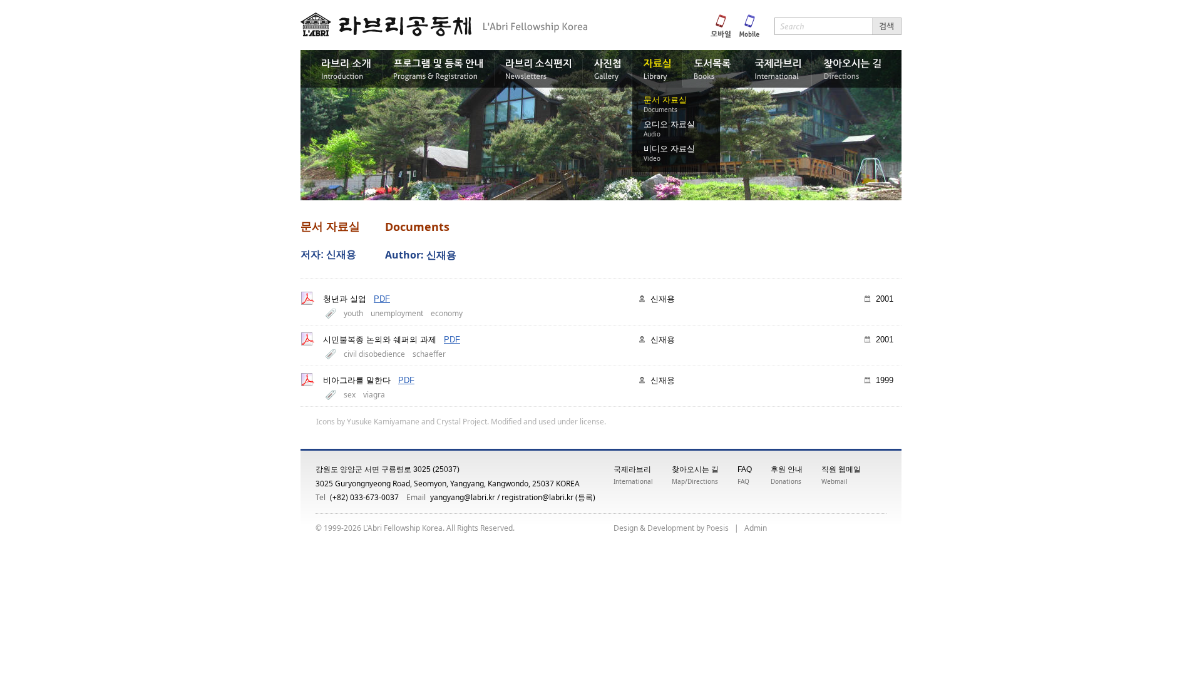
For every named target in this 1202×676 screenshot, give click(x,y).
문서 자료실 (665, 100)
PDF (382, 299)
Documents (660, 109)
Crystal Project (461, 421)
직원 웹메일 (841, 469)
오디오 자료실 (669, 124)
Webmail (834, 481)
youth (353, 313)
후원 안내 (787, 469)
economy (447, 313)
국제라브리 (632, 469)
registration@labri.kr (537, 497)
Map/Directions (695, 481)
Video (652, 158)
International (633, 481)
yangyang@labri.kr (462, 497)
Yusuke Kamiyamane (383, 421)
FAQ (744, 469)
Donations (786, 481)
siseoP (717, 528)
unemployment (397, 313)
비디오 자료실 (669, 148)
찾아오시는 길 (695, 469)
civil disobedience (374, 354)
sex (350, 394)
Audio (652, 134)
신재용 (662, 299)
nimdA (755, 528)
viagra (374, 394)
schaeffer (429, 354)
